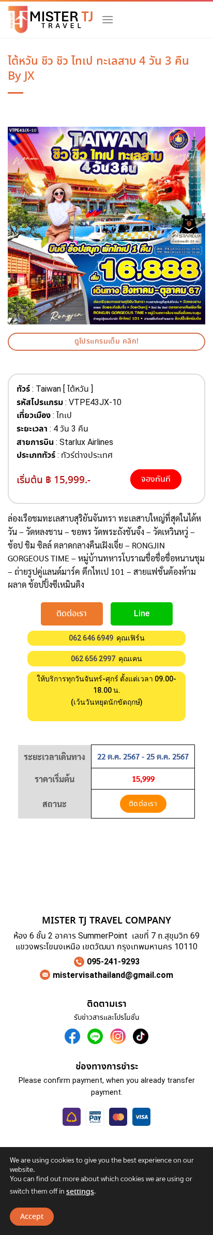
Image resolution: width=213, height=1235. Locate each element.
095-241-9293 (113, 961)
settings (80, 1192)
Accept (31, 1217)
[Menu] (107, 19)
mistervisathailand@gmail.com (113, 975)
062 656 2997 (93, 658)
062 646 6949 (91, 638)
